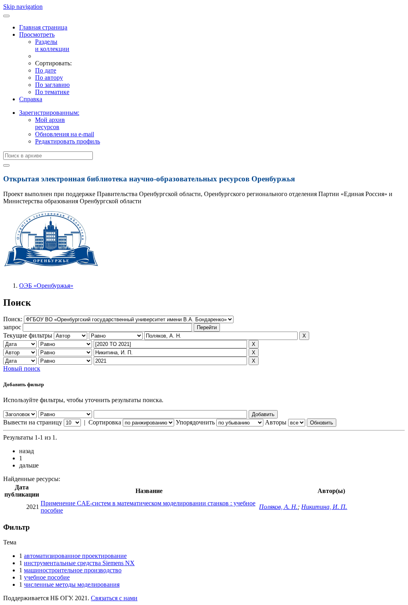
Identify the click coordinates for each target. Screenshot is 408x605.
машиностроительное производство (73, 570)
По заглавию (52, 84)
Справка (30, 99)
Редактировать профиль (67, 141)
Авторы (275, 422)
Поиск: (13, 319)
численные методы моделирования (72, 584)
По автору (49, 77)
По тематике (52, 91)
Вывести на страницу (32, 422)
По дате (45, 70)
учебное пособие (47, 577)
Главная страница (43, 27)
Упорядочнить (195, 422)
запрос (12, 327)
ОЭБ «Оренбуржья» (46, 285)
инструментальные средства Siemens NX (79, 563)
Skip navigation (23, 6)
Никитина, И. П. (324, 506)
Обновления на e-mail (64, 134)
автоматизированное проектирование (75, 555)
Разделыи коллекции (52, 45)
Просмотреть (37, 34)
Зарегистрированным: (49, 112)
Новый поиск (21, 368)
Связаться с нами (114, 598)
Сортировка (104, 422)
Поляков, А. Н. (278, 506)
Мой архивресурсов (50, 123)
